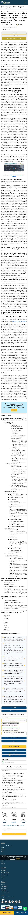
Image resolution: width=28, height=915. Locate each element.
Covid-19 (3, 863)
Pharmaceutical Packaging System (10, 725)
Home (2, 6)
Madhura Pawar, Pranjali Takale (16, 714)
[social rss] (19, 902)
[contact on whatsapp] (25, 909)
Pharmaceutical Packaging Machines (10, 728)
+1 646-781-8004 (5, 821)
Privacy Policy (4, 886)
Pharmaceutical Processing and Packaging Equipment (14, 733)
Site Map (3, 877)
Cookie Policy (12, 859)
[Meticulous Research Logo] (5, 2)
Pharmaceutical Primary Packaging (10, 730)
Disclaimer (3, 884)
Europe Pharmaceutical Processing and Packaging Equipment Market (14, 720)
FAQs (2, 851)
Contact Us (3, 849)
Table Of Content (7, 912)
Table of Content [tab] (14, 35)
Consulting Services (5, 872)
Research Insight (4, 876)
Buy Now (15, 750)
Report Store (8, 6)
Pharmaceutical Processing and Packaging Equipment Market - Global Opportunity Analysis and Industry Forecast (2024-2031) (13, 789)
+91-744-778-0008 (23, 821)
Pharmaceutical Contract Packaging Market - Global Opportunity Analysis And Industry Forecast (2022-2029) (14, 803)
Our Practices (3, 870)
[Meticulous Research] (7, 766)
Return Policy (3, 890)
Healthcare (14, 741)
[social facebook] (6, 902)
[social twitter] (12, 902)
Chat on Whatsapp (9, 762)
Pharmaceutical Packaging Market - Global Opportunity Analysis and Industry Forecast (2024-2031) (14, 796)
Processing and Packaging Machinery (10, 723)
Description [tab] (14, 33)
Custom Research (4, 874)
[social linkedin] (9, 902)
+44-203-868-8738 (13, 821)
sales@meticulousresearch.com (7, 897)
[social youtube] (16, 902)
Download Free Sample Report (21, 913)
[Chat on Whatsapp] (3, 762)
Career (2, 847)
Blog (2, 861)
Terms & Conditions (5, 892)
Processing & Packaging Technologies (14, 737)
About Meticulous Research (6, 845)
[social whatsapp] (2, 902)
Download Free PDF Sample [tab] (14, 38)
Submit (14, 833)
